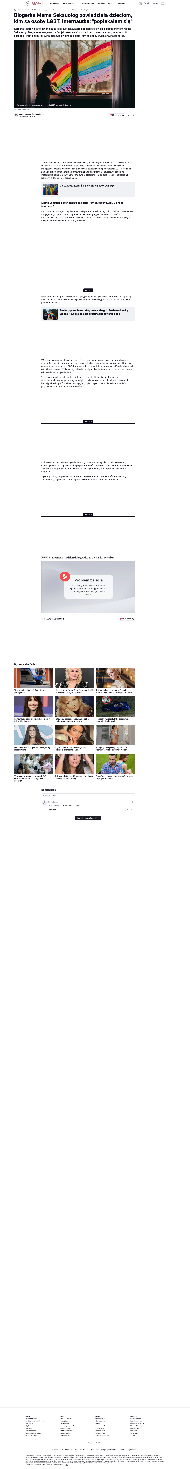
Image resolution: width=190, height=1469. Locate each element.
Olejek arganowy (30, 1426)
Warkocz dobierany (136, 1426)
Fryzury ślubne (64, 1421)
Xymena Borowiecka (33, 114)
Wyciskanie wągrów (101, 1430)
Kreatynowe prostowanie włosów (35, 1421)
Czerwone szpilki (100, 1426)
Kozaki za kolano (65, 1418)
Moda (110, 4)
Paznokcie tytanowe (136, 1421)
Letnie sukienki (64, 1423)
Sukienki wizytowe (65, 1433)
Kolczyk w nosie (100, 1433)
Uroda (120, 4)
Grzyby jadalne (134, 1433)
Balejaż (97, 1423)
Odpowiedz (52, 810)
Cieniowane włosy (100, 1421)
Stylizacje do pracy (66, 1430)
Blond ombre (29, 1423)
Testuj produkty (69, 4)
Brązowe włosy (99, 1428)
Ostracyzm (133, 1430)
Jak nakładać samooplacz (33, 1433)
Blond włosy (29, 1428)
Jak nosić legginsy (65, 1428)
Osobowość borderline (137, 1423)
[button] (146, 3)
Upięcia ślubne (134, 1428)
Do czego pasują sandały (67, 1426)
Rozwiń (87, 290)
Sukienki (132, 1435)
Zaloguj (155, 4)
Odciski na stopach (31, 1435)
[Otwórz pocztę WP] (140, 3)
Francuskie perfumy (31, 1418)
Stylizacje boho (64, 1435)
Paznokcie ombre (31, 1430)
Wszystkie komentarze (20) (87, 818)
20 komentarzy (118, 115)
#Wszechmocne (88, 4)
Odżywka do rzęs (100, 1418)
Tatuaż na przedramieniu (102, 1435)
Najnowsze (54, 4)
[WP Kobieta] (41, 3)
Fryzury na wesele (135, 1418)
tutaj (67, 1464)
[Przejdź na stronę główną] (28, 5)
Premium (101, 4)
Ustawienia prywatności (127, 1450)
